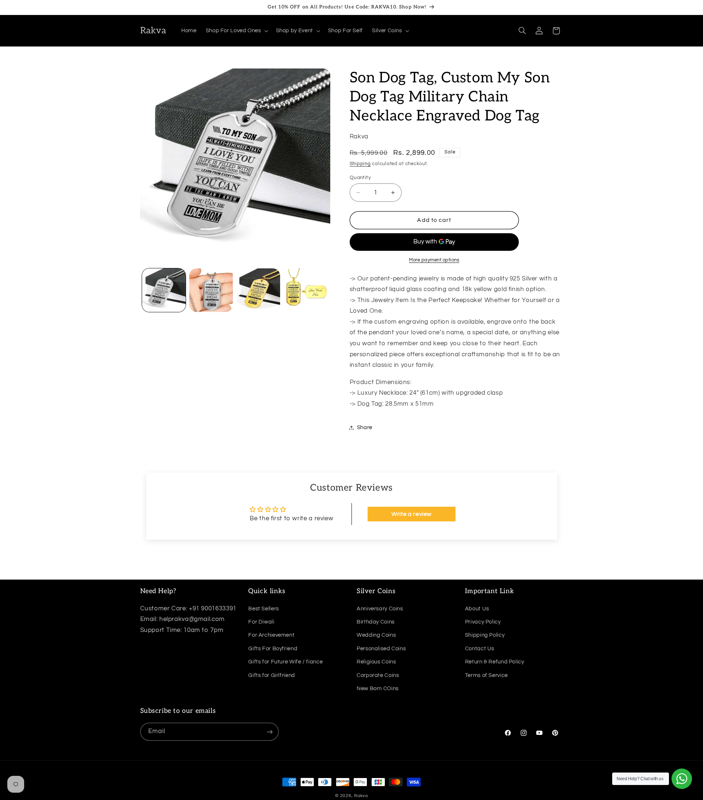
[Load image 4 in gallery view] (306, 290)
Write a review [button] (411, 514)
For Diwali (261, 621)
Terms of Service (486, 675)
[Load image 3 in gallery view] (258, 290)
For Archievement (271, 635)
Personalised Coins (381, 648)
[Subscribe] (269, 732)
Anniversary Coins (380, 608)
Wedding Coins (376, 635)
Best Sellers (263, 608)
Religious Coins (376, 661)
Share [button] (364, 427)
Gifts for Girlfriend (271, 675)
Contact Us (479, 648)
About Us (477, 608)
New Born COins (378, 688)
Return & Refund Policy (494, 661)
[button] (236, 31)
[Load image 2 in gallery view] (211, 290)
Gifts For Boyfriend (272, 648)
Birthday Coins (376, 621)
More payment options (434, 260)
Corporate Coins (378, 675)
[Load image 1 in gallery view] (164, 290)
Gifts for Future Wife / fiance (285, 661)
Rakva (361, 796)
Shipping (360, 163)
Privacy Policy (483, 621)
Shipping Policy (485, 635)
